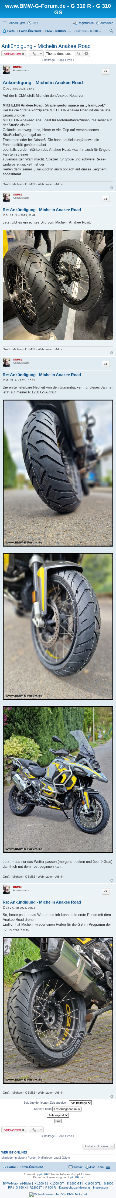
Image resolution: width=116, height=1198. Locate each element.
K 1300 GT (57, 1183)
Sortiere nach (43, 1108)
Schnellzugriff (16, 23)
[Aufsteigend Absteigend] (58, 1115)
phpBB (43, 1174)
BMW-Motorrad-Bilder (17, 1183)
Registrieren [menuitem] (86, 23)
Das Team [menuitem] (97, 1167)
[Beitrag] (4, 88)
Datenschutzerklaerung (74, 1187)
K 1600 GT (74, 1183)
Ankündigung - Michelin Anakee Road (46, 46)
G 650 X (21, 1187)
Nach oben (111, 187)
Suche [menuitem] (111, 31)
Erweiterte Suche (86, 53)
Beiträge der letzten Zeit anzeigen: (46, 1102)
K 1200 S (40, 1183)
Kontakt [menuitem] (78, 1167)
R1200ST (36, 1187)
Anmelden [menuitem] (106, 23)
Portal (11, 31)
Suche (79, 53)
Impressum (100, 1187)
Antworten (12, 53)
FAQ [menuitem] (35, 23)
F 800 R (50, 1187)
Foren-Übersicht (31, 1167)
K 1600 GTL (93, 1183)
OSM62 (17, 67)
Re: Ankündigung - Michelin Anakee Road (42, 209)
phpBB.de (76, 1177)
